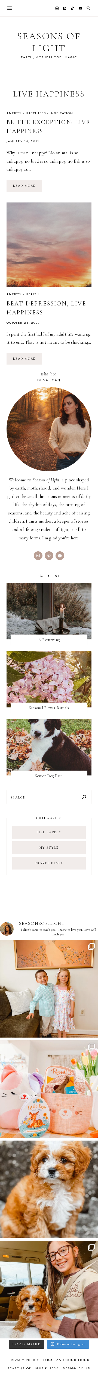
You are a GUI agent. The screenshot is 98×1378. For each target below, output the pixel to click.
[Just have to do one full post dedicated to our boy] (49, 1189)
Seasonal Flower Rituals (49, 707)
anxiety (14, 113)
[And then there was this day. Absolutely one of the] (49, 1289)
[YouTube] (80, 8)
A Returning (49, 639)
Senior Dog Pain (49, 775)
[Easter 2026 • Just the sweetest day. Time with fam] (49, 989)
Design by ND (76, 1368)
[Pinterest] (64, 8)
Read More (27, 187)
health (32, 294)
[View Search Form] (88, 8)
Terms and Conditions (66, 1360)
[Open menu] (10, 8)
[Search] (84, 797)
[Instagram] (56, 8)
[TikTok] (72, 8)
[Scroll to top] (89, 1363)
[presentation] (49, 244)
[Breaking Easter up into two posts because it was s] (49, 1089)
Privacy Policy (24, 1360)
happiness (36, 113)
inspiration (61, 113)
